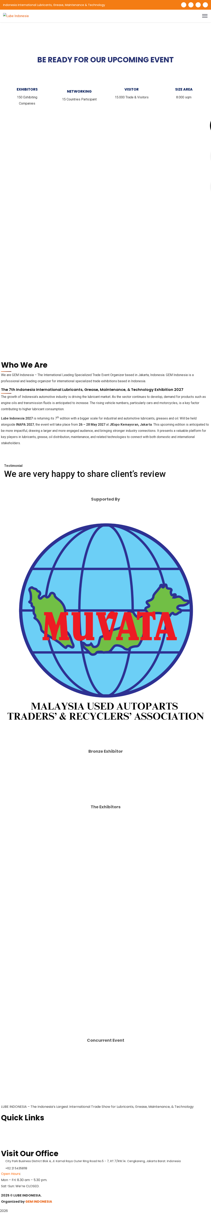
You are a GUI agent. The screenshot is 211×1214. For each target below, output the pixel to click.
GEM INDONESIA (38, 1201)
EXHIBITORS (27, 89)
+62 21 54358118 (16, 1168)
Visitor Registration (16, 1146)
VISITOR (131, 89)
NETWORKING (79, 91)
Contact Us (10, 1139)
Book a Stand (11, 1126)
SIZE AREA (184, 89)
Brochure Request (15, 1132)
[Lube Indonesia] (16, 16)
